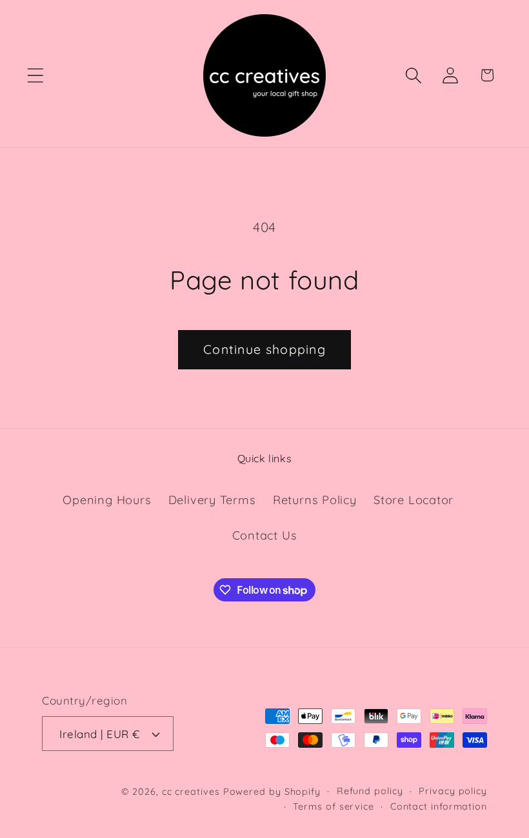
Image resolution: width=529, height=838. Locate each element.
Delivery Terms (212, 499)
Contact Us (264, 535)
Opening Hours (107, 499)
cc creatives (191, 791)
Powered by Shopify (272, 791)
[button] (35, 75)
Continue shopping (264, 349)
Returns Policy (315, 499)
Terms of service (333, 806)
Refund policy (370, 791)
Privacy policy (453, 791)
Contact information (438, 806)
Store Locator (414, 499)
